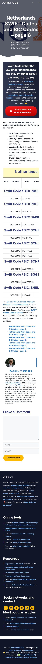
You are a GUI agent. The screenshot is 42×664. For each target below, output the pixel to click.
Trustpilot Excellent (27, 655)
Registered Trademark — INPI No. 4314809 (21, 657)
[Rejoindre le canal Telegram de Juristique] (16, 608)
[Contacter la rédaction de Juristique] (32, 608)
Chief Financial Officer (13, 383)
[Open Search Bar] (33, 2)
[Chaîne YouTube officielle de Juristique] (21, 608)
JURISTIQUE (10, 2)
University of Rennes (17, 385)
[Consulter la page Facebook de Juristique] (6, 608)
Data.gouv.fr (28, 650)
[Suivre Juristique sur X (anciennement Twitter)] (11, 608)
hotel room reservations (26, 496)
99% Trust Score (15, 650)
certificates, (7, 499)
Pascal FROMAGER (21, 371)
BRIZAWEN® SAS (17, 648)
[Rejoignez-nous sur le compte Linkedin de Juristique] (27, 608)
